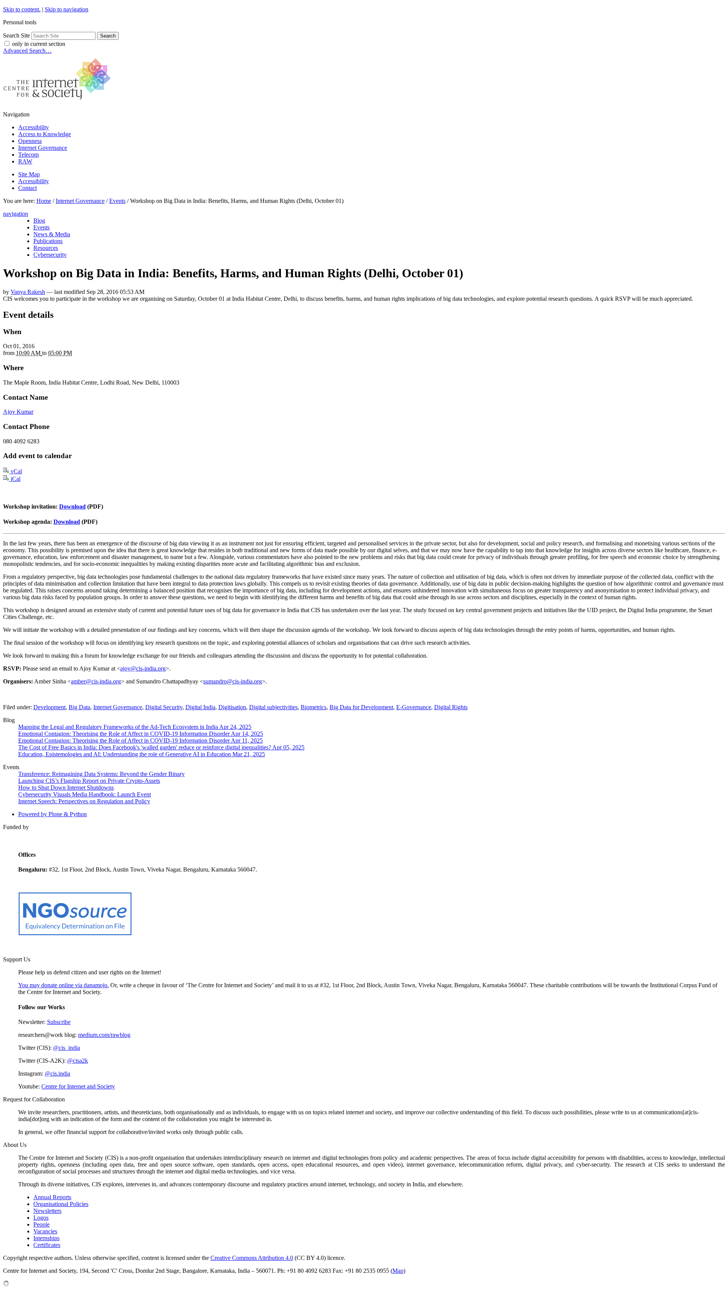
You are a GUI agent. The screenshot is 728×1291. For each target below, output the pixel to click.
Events (117, 201)
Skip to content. (22, 9)
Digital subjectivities (273, 707)
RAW (25, 161)
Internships (46, 1238)
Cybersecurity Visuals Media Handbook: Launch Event (84, 794)
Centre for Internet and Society (78, 1086)
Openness (30, 141)
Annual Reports (52, 1197)
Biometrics (313, 707)
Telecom (28, 154)
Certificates (46, 1245)
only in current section (38, 44)
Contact (27, 188)
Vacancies (45, 1231)
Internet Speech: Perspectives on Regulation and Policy (84, 801)
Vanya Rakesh (28, 292)
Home (43, 201)
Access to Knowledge (44, 134)
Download (72, 506)
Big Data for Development (361, 707)
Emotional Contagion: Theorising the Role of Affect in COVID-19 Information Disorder (140, 733)
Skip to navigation (66, 9)
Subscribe (59, 1022)
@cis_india (66, 1047)
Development (49, 707)
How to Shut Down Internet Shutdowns (66, 787)
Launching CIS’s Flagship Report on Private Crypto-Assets (89, 780)
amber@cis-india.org (96, 681)
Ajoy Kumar (18, 411)
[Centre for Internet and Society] (59, 101)
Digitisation (232, 707)
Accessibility (33, 127)
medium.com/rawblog (104, 1035)
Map (397, 1270)
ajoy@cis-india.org (143, 668)
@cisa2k (77, 1060)
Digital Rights (451, 707)
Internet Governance (42, 147)
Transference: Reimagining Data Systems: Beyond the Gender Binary (101, 774)
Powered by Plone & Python (52, 814)
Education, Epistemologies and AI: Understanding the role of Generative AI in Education (141, 754)
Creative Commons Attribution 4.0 (251, 1258)
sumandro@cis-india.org (232, 681)
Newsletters (47, 1211)
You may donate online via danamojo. (63, 985)
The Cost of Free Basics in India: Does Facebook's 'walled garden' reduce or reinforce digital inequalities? (161, 747)
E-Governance (413, 707)
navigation (15, 213)
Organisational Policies (60, 1204)
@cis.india (57, 1073)
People (41, 1224)
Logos (41, 1217)
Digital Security (163, 707)
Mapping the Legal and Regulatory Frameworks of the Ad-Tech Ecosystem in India (134, 727)
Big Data (79, 707)
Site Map (29, 174)
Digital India (200, 707)
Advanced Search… (27, 50)
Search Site (16, 35)
